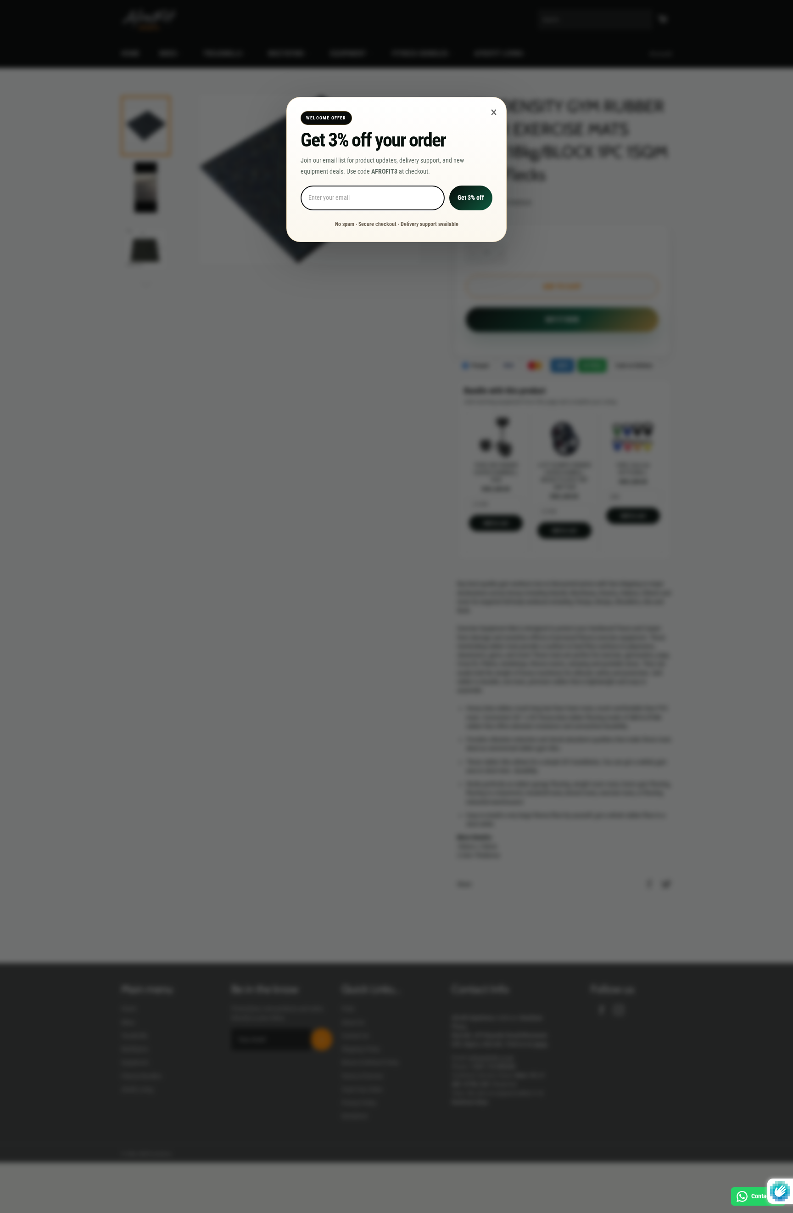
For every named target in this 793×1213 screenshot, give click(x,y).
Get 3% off (471, 197)
